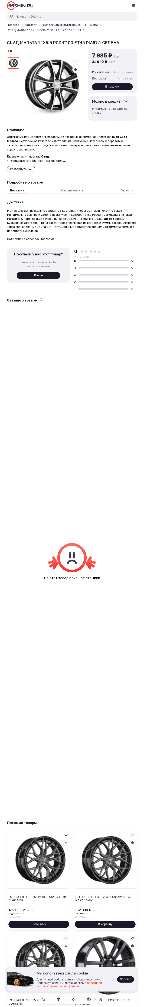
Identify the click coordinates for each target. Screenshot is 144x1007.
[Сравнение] (58, 999)
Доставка (17, 190)
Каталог (31, 25)
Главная (13, 25)
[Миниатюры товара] (13, 64)
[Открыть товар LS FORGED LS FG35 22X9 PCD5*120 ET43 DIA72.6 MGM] (105, 880)
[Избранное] (73, 999)
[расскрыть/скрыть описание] (125, 101)
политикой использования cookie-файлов (69, 984)
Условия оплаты (72, 190)
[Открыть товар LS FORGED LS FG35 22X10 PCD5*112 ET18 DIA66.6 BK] (39, 880)
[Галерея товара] (52, 85)
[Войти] (89, 999)
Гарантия (127, 190)
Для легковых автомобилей (62, 25)
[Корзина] (101, 999)
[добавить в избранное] (75, 62)
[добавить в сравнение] (75, 69)
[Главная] (20, 5)
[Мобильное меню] (133, 5)
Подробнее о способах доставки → (32, 239)
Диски (93, 25)
